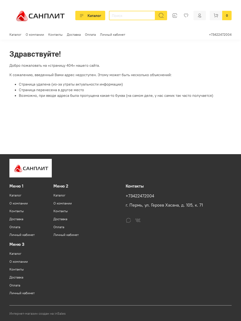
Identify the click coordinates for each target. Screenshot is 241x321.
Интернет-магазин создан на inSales (37, 313)
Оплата (90, 34)
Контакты (55, 34)
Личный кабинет (112, 34)
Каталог (94, 15)
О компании (35, 34)
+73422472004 (220, 34)
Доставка (74, 34)
